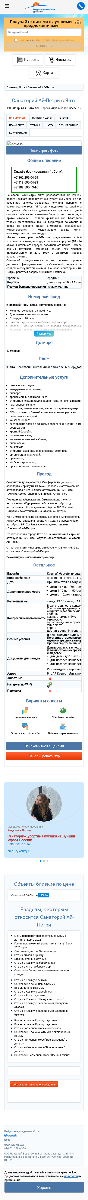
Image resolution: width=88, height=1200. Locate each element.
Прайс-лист (16, 125)
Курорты (32, 59)
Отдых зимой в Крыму (29, 955)
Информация (17, 117)
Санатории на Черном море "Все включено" (42, 1055)
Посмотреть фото (44, 150)
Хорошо (44, 1187)
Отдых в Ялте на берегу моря (33, 966)
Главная (12, 87)
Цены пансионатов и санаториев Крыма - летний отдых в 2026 (40, 937)
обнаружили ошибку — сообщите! (34, 1084)
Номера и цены (42, 117)
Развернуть (44, 333)
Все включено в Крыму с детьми (35, 1020)
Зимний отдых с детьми (30, 959)
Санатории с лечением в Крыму (34, 984)
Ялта (22, 87)
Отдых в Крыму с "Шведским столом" (38, 999)
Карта (49, 125)
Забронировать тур (44, 756)
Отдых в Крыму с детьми (30, 980)
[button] (40, 861)
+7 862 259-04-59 (26, 177)
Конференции (18, 132)
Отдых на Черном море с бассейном (38, 1028)
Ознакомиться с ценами (44, 746)
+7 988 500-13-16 (26, 187)
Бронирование (68, 125)
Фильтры (64, 59)
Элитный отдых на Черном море (35, 951)
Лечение (63, 117)
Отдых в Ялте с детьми (29, 995)
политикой (71, 1176)
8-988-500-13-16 (19, 844)
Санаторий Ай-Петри (24, 895)
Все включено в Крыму (29, 988)
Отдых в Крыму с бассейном (33, 991)
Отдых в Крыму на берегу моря (34, 963)
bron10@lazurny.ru (19, 851)
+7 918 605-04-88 (26, 182)
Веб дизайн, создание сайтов (22, 1131)
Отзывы (35, 125)
